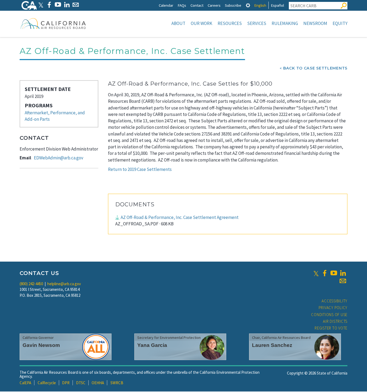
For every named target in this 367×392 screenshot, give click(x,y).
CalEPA (25, 382)
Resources (230, 23)
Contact (196, 5)
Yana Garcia (152, 345)
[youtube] (333, 273)
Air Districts (335, 321)
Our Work (201, 23)
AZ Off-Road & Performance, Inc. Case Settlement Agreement (180, 217)
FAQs (182, 5)
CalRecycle (47, 382)
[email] (342, 280)
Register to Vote (331, 328)
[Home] (53, 23)
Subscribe (233, 5)
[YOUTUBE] (58, 5)
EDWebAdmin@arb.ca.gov (58, 158)
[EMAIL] (75, 5)
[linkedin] (342, 273)
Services (256, 23)
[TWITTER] (41, 5)
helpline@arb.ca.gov (64, 283)
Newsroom (315, 23)
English (260, 5)
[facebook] (324, 273)
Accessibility (334, 300)
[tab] (248, 5)
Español (277, 5)
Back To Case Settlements (315, 68)
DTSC (80, 382)
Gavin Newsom (41, 345)
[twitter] (316, 273)
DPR (66, 382)
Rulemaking (285, 23)
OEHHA (98, 382)
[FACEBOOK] (49, 5)
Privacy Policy (333, 307)
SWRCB (116, 382)
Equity (340, 23)
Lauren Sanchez (272, 345)
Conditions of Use (329, 314)
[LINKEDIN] (66, 5)
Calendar (166, 5)
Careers (214, 5)
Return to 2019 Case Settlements (140, 169)
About (178, 23)
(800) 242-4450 (31, 283)
